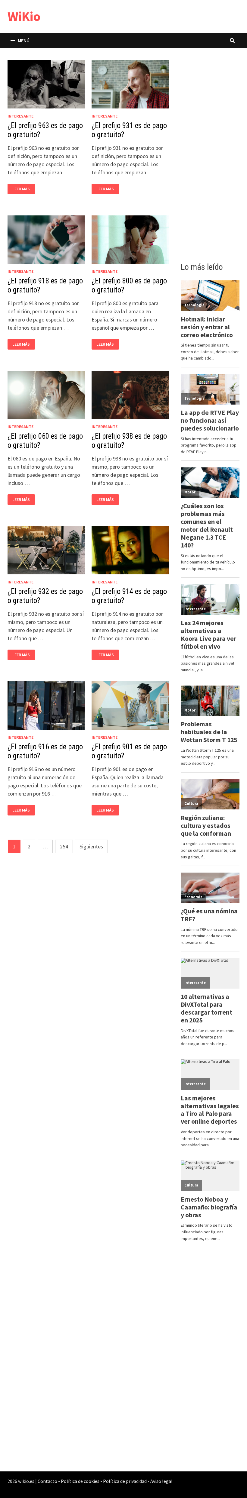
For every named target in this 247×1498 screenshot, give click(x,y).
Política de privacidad (125, 1481)
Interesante (20, 116)
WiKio (24, 16)
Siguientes (91, 846)
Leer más (22, 189)
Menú (24, 40)
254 (64, 846)
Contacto (47, 1481)
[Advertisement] (210, 153)
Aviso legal (161, 1481)
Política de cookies (80, 1481)
